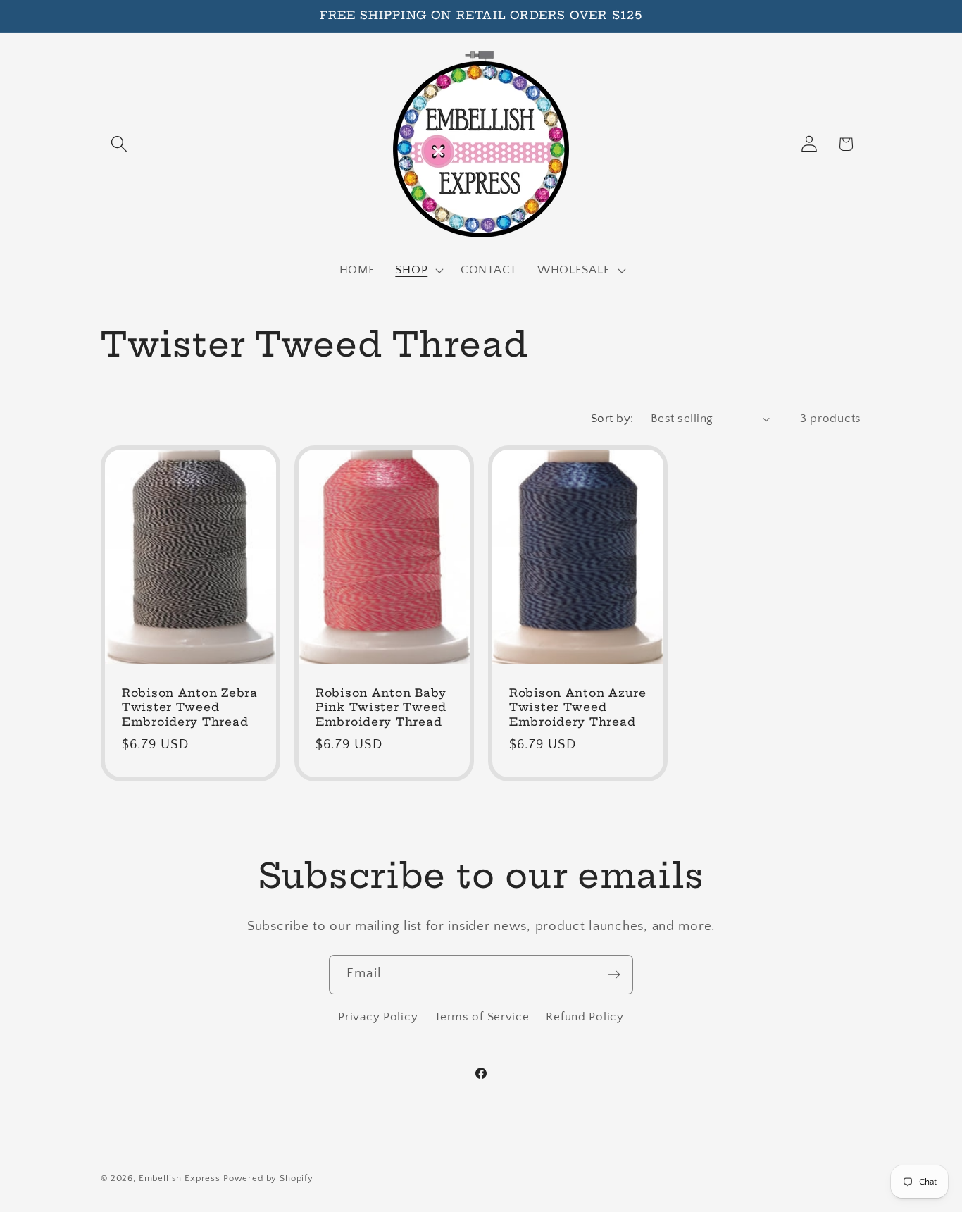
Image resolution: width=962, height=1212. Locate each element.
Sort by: (612, 418)
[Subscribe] (613, 974)
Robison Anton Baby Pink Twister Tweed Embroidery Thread (381, 707)
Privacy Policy (378, 1016)
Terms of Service (482, 1016)
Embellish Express (179, 1178)
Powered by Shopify (268, 1178)
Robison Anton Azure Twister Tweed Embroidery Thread (577, 707)
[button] (119, 144)
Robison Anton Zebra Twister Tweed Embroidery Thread (190, 707)
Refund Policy (584, 1016)
